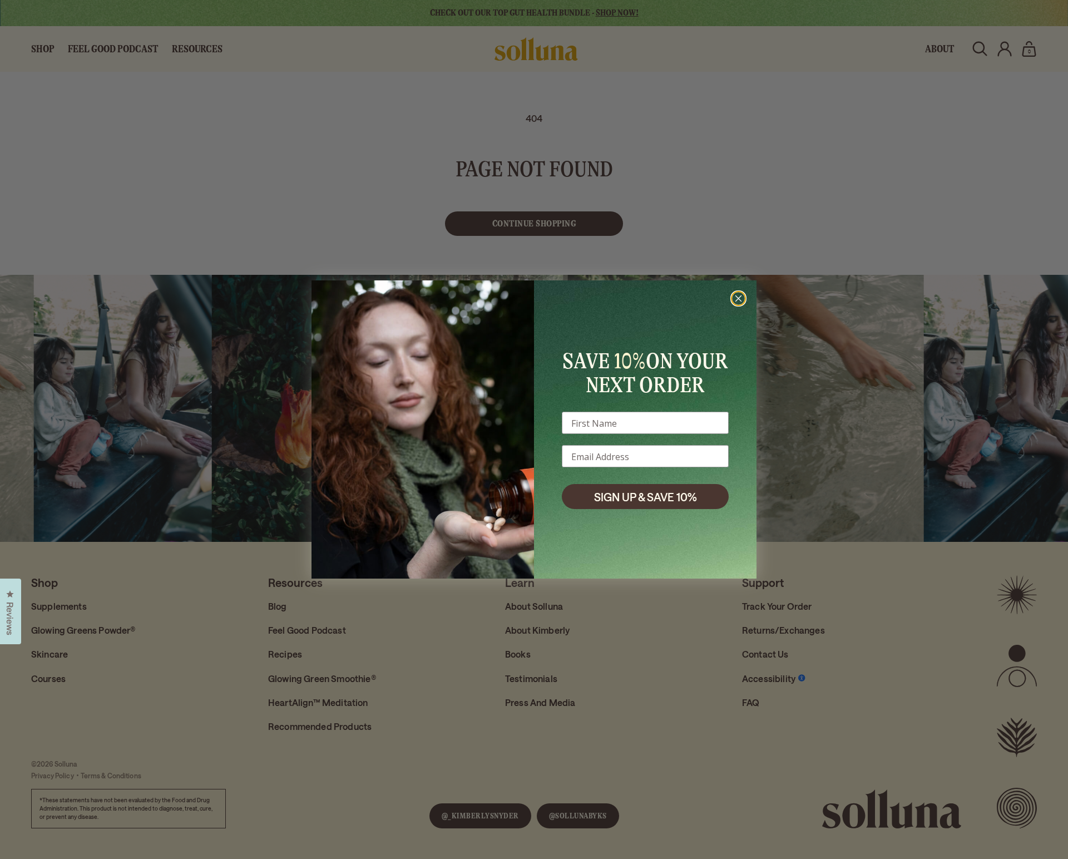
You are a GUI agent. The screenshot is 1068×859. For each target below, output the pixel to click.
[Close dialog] (738, 298)
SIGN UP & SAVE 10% (645, 496)
